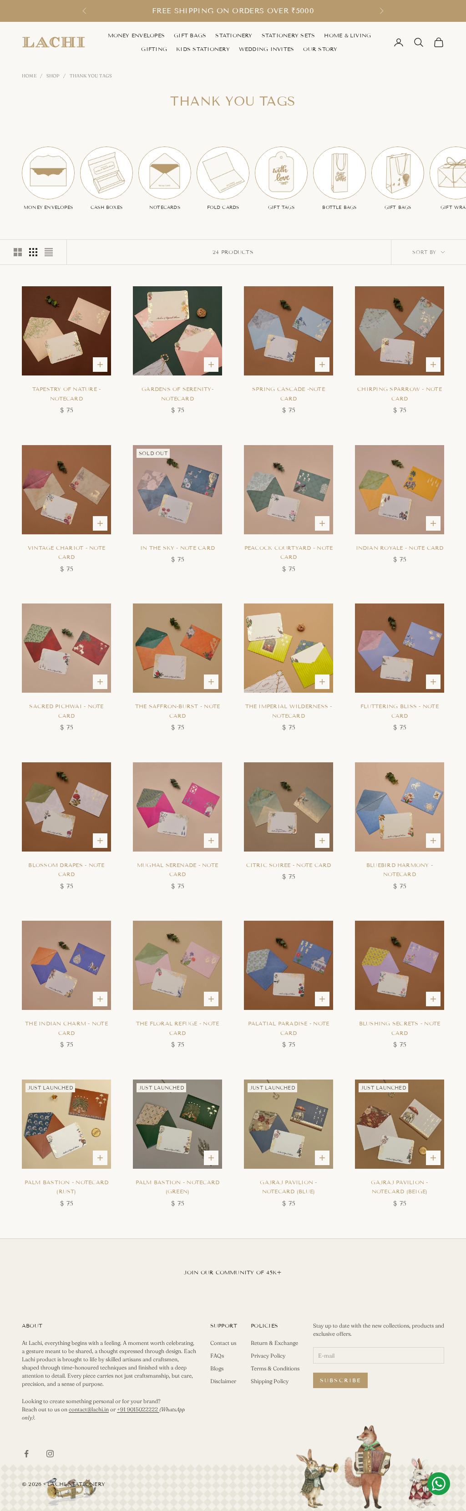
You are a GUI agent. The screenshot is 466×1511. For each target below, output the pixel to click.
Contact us (223, 1342)
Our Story (320, 49)
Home (29, 76)
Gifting (154, 49)
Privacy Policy (268, 1355)
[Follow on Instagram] (50, 1453)
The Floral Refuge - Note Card (177, 1028)
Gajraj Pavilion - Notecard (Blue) (288, 1187)
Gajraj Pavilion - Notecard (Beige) (399, 1187)
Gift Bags (190, 35)
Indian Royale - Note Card (400, 547)
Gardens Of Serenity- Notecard (177, 393)
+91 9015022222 (138, 1409)
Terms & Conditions (275, 1368)
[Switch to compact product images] (49, 252)
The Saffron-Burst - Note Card (177, 711)
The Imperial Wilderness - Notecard (288, 711)
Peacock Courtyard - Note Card (288, 552)
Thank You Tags (91, 76)
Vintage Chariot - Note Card (66, 552)
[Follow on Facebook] (26, 1453)
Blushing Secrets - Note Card (400, 1028)
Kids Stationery (203, 49)
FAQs (217, 1355)
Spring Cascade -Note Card (288, 393)
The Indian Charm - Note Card (66, 1028)
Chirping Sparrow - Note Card (399, 393)
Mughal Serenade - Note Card (177, 869)
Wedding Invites (266, 49)
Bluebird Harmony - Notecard (399, 869)
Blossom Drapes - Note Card (66, 869)
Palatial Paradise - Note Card (288, 1028)
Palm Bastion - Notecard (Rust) (67, 1187)
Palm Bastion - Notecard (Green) (178, 1187)
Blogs (216, 1368)
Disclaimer (223, 1381)
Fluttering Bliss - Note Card (399, 711)
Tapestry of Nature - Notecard (66, 393)
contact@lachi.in (89, 1409)
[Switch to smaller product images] (33, 252)
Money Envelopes (136, 35)
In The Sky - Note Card (177, 547)
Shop (53, 76)
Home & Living (347, 35)
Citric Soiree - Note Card (288, 865)
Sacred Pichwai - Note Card (66, 711)
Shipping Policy (270, 1381)
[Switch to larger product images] (18, 252)
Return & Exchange (274, 1342)
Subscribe (340, 1380)
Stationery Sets (288, 35)
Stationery (233, 35)
